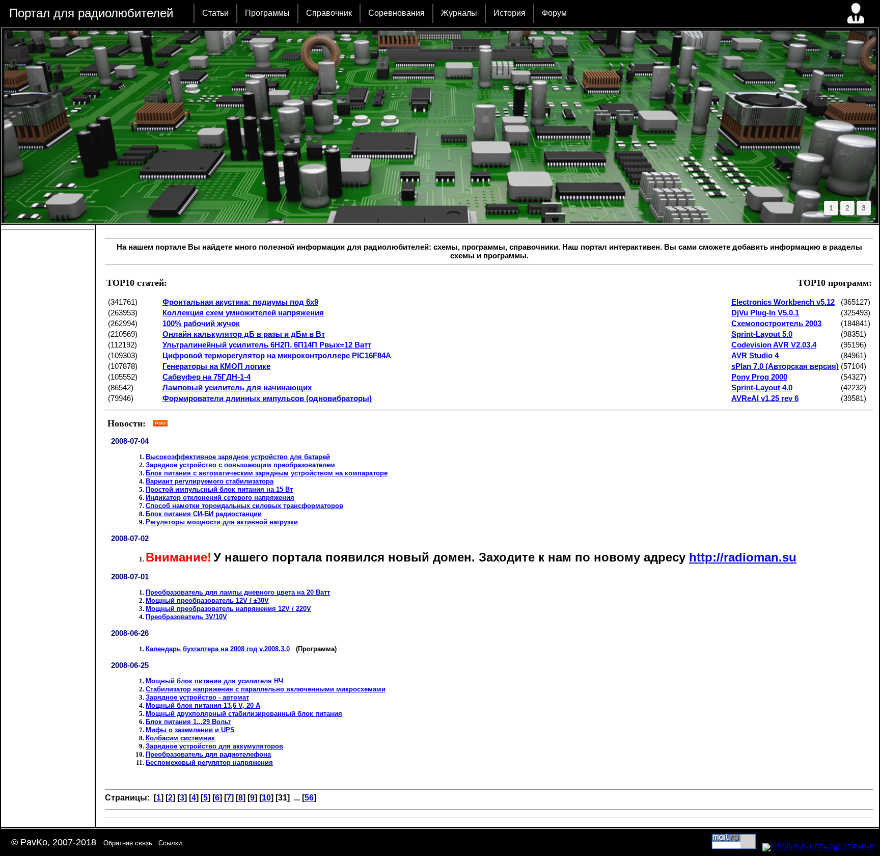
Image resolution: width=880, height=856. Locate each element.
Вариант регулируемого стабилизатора (209, 481)
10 (266, 797)
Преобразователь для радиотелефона (208, 754)
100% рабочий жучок (201, 323)
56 (309, 797)
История (509, 13)
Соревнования (396, 13)
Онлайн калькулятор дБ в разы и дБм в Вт (243, 334)
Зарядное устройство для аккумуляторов (214, 746)
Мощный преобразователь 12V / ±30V (207, 600)
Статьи (215, 13)
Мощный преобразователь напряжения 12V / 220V (228, 608)
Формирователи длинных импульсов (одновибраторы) (267, 398)
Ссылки (170, 843)
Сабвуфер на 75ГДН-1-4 (206, 376)
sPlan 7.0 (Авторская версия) (785, 366)
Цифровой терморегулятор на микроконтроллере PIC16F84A (276, 355)
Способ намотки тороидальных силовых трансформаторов (244, 506)
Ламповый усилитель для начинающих (237, 387)
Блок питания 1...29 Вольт (188, 722)
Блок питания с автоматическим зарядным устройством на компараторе (267, 473)
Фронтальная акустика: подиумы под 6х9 (240, 302)
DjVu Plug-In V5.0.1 (765, 312)
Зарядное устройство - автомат (197, 697)
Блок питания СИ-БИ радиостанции (204, 514)
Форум (554, 13)
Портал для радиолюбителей (91, 13)
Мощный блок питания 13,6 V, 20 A (203, 705)
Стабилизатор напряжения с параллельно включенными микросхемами (266, 689)
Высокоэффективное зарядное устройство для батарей (238, 457)
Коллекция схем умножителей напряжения (243, 312)
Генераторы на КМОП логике (216, 366)
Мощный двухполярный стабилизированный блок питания (244, 713)
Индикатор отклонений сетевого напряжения (220, 497)
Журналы (459, 13)
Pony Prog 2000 (759, 376)
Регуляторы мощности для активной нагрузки (222, 522)
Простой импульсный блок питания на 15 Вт (219, 489)
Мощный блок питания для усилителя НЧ (214, 681)
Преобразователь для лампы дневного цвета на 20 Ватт (238, 592)
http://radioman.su (742, 557)
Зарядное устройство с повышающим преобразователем (240, 465)
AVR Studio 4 (755, 355)
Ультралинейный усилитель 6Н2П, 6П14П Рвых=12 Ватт (266, 344)
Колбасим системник (180, 738)
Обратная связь (127, 843)
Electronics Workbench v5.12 (783, 302)
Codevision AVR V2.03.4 (773, 344)
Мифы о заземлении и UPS (190, 730)
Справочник (329, 13)
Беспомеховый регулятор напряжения (209, 762)
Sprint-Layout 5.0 (761, 334)
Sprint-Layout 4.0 (761, 387)
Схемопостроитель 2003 (776, 323)
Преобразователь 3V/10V (186, 617)
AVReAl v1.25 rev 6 (765, 398)
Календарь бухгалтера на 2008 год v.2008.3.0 (218, 649)
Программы (267, 13)
